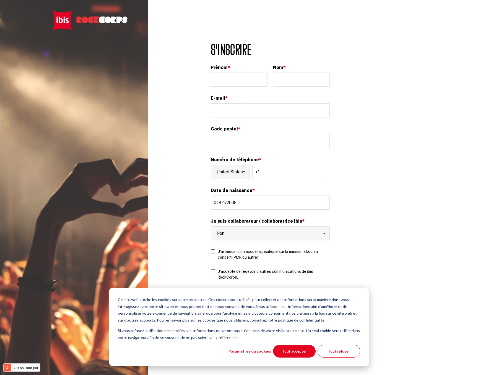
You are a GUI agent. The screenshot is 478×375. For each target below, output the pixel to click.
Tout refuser (339, 351)
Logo (90, 20)
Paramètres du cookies (249, 351)
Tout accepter (294, 351)
